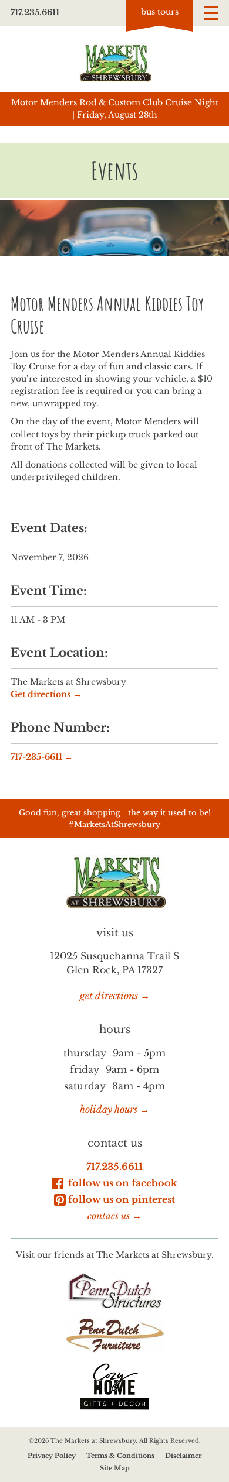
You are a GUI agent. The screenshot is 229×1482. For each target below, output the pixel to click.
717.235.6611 (35, 12)
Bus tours (160, 11)
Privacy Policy (52, 1456)
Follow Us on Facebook (121, 1183)
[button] (211, 13)
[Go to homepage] (114, 63)
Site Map (115, 1468)
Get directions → (46, 694)
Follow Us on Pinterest (121, 1199)
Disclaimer (183, 1456)
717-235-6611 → (42, 757)
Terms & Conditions (120, 1456)
